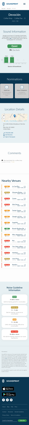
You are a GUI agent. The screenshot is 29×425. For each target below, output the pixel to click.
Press (16, 406)
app (11, 38)
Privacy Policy (5, 415)
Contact (4, 411)
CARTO (25, 121)
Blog (8, 406)
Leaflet (6, 121)
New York (3, 8)
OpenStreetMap (13, 121)
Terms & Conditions (15, 415)
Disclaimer (10, 411)
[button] (15, 116)
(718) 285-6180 (9, 132)
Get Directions (8, 134)
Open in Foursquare (10, 137)
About (3, 406)
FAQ (12, 406)
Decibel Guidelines (19, 411)
